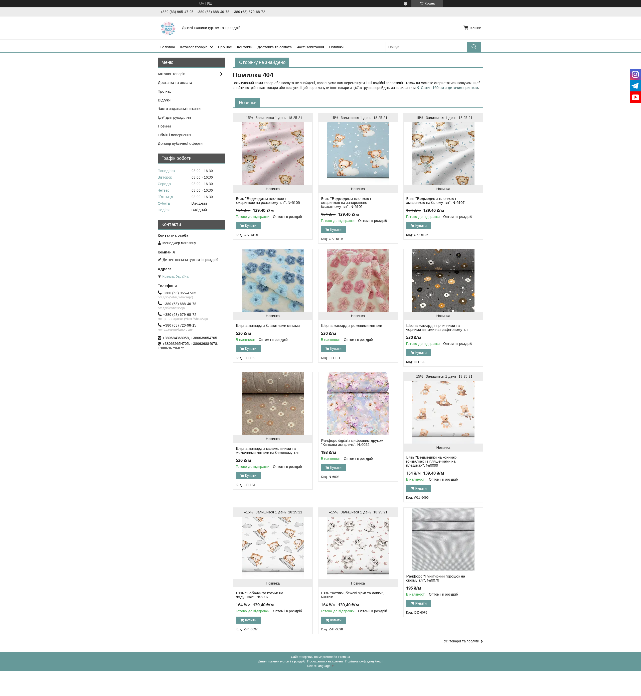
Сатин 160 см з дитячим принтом (449, 87)
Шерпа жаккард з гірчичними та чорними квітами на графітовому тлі (437, 328)
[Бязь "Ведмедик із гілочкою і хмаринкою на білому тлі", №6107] (443, 153)
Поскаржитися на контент (325, 661)
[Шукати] (474, 47)
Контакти (244, 47)
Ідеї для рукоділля (174, 117)
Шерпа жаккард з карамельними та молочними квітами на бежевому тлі (267, 451)
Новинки (336, 47)
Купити (250, 226)
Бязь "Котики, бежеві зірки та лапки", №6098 (352, 595)
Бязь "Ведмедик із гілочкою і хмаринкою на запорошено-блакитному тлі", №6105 (346, 203)
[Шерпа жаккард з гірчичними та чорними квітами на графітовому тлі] (443, 280)
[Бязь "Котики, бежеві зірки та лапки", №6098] (357, 548)
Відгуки (164, 100)
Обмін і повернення (174, 135)
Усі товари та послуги (461, 641)
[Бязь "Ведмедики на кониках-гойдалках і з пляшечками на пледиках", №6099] (443, 412)
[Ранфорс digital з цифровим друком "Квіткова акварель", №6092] (357, 403)
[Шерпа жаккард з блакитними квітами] (272, 280)
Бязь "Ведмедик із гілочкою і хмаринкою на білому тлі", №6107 (435, 201)
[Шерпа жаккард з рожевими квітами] (357, 280)
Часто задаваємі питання (179, 108)
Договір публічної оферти (180, 143)
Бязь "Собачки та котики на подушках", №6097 (259, 595)
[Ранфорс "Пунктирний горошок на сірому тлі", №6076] (443, 539)
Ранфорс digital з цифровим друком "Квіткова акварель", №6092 (352, 443)
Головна (167, 47)
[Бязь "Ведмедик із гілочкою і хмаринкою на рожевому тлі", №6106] (272, 153)
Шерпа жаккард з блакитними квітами (268, 326)
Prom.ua (344, 657)
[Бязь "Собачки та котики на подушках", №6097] (272, 548)
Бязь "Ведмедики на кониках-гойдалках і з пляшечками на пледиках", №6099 (431, 461)
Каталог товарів (194, 47)
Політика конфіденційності (364, 661)
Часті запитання (310, 47)
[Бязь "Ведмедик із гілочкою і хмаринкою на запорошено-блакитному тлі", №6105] (357, 153)
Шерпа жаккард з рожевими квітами (351, 326)
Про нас (225, 47)
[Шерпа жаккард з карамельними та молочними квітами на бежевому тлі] (272, 403)
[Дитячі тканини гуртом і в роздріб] (168, 28)
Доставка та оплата (274, 47)
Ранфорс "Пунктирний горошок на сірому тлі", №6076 (435, 578)
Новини (164, 126)
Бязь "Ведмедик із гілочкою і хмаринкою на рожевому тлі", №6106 (268, 201)
